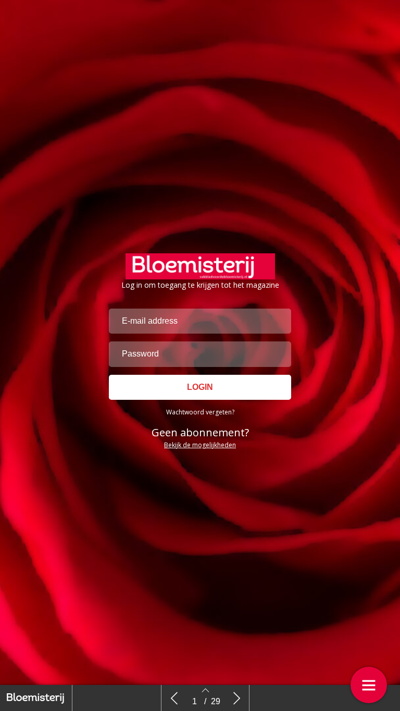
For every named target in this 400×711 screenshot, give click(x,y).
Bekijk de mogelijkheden (200, 444)
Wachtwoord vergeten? (200, 412)
